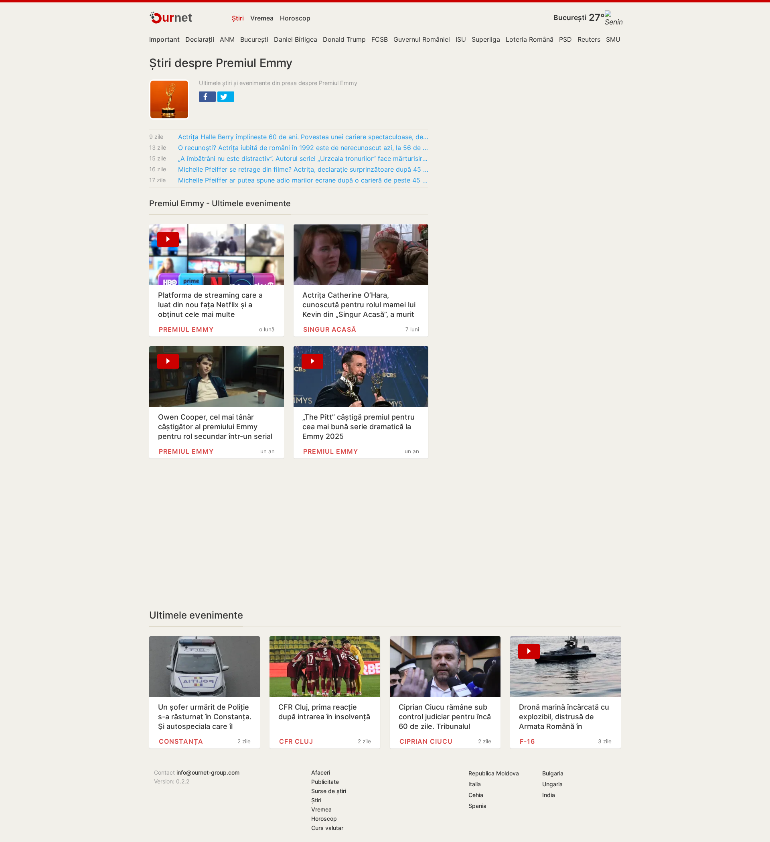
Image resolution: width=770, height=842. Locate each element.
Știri (238, 18)
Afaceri (320, 772)
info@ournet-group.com (207, 772)
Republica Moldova (493, 773)
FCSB (379, 39)
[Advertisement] (288, 534)
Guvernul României (421, 39)
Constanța (181, 741)
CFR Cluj (296, 741)
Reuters (589, 39)
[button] (207, 96)
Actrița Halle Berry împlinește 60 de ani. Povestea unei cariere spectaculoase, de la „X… (303, 137)
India (548, 794)
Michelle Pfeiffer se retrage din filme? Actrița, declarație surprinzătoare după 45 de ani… (303, 169)
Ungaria (552, 784)
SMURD (617, 39)
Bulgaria (552, 773)
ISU (461, 39)
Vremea (262, 18)
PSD (565, 39)
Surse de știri (328, 790)
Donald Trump (344, 39)
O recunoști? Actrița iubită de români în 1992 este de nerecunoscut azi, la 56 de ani (303, 148)
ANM (227, 39)
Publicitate (325, 781)
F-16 (527, 741)
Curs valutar (327, 827)
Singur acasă (330, 329)
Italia (474, 784)
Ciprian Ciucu (426, 741)
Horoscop (295, 18)
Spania (477, 805)
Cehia (475, 794)
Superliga (486, 39)
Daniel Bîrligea (295, 39)
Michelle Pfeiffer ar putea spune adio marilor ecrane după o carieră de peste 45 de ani (303, 180)
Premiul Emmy (186, 329)
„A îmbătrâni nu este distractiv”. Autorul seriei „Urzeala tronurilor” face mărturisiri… (303, 158)
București (570, 17)
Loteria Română (529, 39)
